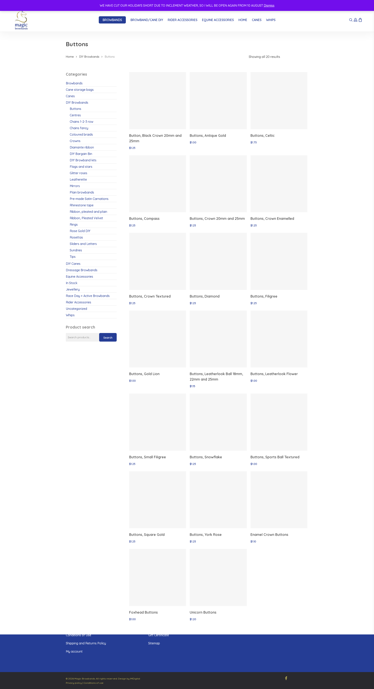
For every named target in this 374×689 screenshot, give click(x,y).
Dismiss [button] (269, 5)
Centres (75, 115)
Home (70, 56)
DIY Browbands (89, 56)
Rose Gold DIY (80, 231)
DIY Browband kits (83, 160)
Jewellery (73, 289)
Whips (70, 315)
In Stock (71, 283)
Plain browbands (82, 192)
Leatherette (78, 179)
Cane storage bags (80, 90)
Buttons (75, 109)
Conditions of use (93, 682)
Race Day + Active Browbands (88, 296)
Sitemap (154, 643)
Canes (70, 96)
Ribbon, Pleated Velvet (86, 218)
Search (107, 337)
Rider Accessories (78, 302)
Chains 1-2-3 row (81, 122)
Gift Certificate (158, 635)
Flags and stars (81, 167)
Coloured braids (81, 134)
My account (74, 651)
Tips (73, 257)
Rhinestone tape (82, 205)
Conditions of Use (78, 635)
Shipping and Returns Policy (86, 643)
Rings (74, 224)
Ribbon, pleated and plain (88, 212)
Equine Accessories (79, 276)
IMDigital (135, 678)
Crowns (75, 141)
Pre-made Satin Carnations (89, 199)
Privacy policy (74, 682)
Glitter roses (78, 173)
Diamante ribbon (82, 147)
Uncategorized (76, 309)
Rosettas (76, 237)
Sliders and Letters (83, 244)
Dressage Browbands (81, 270)
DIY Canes (73, 264)
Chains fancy (79, 128)
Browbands (74, 83)
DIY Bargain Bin (81, 154)
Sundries (76, 250)
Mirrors (75, 186)
